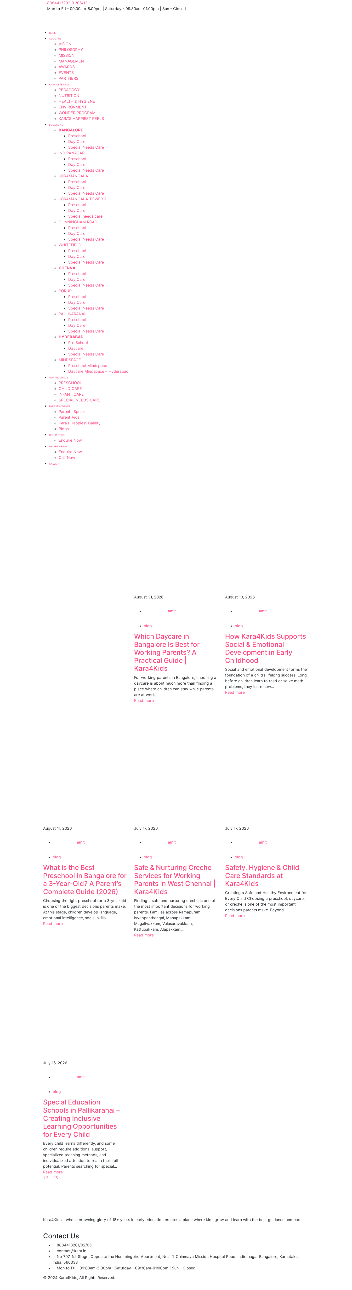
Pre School (78, 342)
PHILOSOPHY (71, 49)
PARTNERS (68, 78)
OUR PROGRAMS (58, 377)
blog (148, 625)
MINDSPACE (70, 359)
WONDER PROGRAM (77, 112)
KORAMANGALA (73, 176)
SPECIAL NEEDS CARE (79, 400)
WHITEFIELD (70, 244)
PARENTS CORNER (59, 406)
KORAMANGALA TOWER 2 (83, 199)
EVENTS (66, 72)
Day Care (76, 141)
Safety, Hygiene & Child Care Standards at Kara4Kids (262, 875)
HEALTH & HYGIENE (77, 101)
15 (56, 1177)
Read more (144, 700)
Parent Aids (69, 417)
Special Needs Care (86, 147)
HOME (52, 32)
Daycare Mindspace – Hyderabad (98, 371)
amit (172, 610)
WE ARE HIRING (58, 446)
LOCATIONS (56, 124)
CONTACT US (56, 435)
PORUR (65, 290)
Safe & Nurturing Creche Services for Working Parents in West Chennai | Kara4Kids (175, 879)
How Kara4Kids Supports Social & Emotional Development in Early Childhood (265, 648)
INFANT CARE (71, 394)
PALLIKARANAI (72, 313)
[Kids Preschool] (76, 20)
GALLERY (54, 463)
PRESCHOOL (70, 382)
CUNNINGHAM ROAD (78, 222)
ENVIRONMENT (73, 107)
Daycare (75, 348)
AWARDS (67, 66)
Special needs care (85, 216)
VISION (65, 43)
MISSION (66, 55)
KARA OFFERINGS (59, 84)
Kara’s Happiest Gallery (80, 423)
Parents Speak (72, 411)
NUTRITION (69, 95)
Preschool (77, 135)
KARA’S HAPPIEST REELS (81, 118)
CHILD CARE (70, 388)
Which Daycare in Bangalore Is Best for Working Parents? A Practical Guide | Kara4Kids (167, 652)
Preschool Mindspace (87, 365)
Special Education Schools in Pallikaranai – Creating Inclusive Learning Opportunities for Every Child (81, 1118)
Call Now (67, 457)
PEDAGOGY (69, 89)
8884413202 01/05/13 (67, 2)
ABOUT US (55, 38)
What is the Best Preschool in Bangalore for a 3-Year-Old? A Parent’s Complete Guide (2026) (85, 879)
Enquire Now (70, 440)
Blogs (64, 428)
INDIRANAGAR (72, 153)
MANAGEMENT (72, 61)
